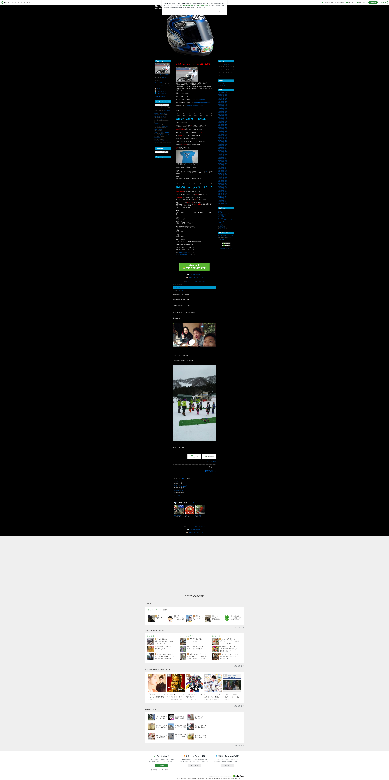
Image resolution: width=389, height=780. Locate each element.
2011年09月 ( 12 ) (222, 156)
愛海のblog (157, 137)
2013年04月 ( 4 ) (222, 130)
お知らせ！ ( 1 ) (222, 85)
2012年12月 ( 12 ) (222, 135)
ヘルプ (242, 778)
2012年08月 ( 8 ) (222, 141)
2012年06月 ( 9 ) (222, 144)
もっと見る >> (177, 495)
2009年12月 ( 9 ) (222, 174)
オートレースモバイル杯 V (225, 219)
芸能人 (165, 610)
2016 (219, 222)
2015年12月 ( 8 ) (222, 95)
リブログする (210, 456)
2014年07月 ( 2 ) (222, 112)
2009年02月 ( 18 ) (222, 189)
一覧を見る (167, 110)
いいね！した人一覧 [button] (210, 461)
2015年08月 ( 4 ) (222, 101)
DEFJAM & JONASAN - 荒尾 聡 (226, 235)
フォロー (161, 105)
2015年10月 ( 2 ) (222, 98)
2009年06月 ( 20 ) (222, 183)
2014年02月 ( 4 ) (222, 120)
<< (224, 64)
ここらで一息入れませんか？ (161, 134)
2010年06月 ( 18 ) (222, 166)
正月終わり (221, 221)
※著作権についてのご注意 (226, 248)
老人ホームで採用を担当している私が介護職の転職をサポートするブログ (162, 132)
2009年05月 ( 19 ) (222, 184)
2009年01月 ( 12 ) (222, 190)
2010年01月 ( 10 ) (222, 173)
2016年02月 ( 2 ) (222, 92)
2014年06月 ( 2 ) (222, 114)
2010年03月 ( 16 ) (222, 170)
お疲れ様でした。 (179, 491)
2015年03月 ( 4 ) (222, 108)
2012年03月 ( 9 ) (222, 148)
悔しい (176, 481)
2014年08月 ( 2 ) (222, 111)
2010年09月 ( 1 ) (222, 161)
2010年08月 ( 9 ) (222, 163)
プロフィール (159, 74)
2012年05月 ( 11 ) (222, 145)
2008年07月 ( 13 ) (222, 199)
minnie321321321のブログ (161, 116)
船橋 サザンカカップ (180, 486)
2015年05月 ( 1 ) (222, 105)
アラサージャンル (159, 85)
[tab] (154, 610)
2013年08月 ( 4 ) (222, 124)
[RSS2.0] (226, 246)
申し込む (227, 765)
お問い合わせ (192, 778)
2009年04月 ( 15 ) (222, 186)
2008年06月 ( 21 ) (222, 200)
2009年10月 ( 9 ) (222, 177)
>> (228, 64)
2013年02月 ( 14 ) (222, 133)
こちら (207, 172)
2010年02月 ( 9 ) (222, 171)
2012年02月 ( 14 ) (222, 150)
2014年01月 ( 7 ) (222, 121)
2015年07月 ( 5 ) (222, 102)
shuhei (164, 77)
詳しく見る (194, 765)
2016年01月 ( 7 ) (222, 94)
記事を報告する (211, 471)
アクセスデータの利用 (213, 778)
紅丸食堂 (220, 218)
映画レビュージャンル (154, 610)
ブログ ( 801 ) (221, 83)
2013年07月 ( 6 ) (222, 125)
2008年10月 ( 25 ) (222, 194)
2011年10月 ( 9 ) (222, 154)
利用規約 (201, 778)
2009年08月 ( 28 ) (222, 180)
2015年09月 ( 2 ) (222, 99)
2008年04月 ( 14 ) (222, 203)
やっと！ (220, 224)
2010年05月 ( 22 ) (222, 167)
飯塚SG (177, 287)
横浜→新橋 (221, 216)
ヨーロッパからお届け (186, 636)
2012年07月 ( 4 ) (222, 143)
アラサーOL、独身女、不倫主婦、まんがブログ (162, 126)
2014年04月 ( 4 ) (222, 117)
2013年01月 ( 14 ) (222, 134)
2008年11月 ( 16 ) (222, 193)
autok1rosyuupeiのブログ (160, 113)
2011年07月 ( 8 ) (222, 158)
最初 (196, 281)
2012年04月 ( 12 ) (222, 147)
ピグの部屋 (166, 74)
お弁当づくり (216, 636)
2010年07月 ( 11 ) (222, 164)
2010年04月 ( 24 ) (222, 168)
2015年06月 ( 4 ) (222, 104)
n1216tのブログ (158, 129)
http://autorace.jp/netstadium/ (202, 102)
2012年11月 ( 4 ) (222, 137)
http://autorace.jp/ (200, 99)
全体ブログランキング (160, 82)
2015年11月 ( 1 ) (222, 97)
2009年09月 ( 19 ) (222, 179)
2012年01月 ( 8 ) (222, 151)
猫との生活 (150, 636)
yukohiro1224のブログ (160, 123)
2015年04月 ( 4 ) (222, 107)
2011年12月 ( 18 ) (222, 153)
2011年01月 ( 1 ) (222, 160)
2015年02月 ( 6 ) (222, 110)
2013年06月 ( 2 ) (222, 127)
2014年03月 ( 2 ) (222, 118)
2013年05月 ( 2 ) (222, 128)
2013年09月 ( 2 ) (222, 122)
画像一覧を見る (223, 228)
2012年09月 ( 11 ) (222, 140)
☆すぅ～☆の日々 (158, 119)
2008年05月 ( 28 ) (222, 202)
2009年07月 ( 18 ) (222, 181)
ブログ (180, 290)
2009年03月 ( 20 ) (222, 187)
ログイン (383, 2)
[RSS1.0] (226, 244)
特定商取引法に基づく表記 (230, 778)
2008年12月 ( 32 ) (222, 191)
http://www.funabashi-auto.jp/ (195, 105)
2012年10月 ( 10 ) (222, 138)
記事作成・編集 (160, 96)
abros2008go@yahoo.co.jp (183, 254)
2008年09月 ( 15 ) (222, 196)
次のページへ (201, 281)
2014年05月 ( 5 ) (222, 115)
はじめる (161, 765)
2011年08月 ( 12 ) (222, 157)
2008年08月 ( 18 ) (222, 197)
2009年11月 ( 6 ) (222, 176)
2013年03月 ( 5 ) (222, 131)
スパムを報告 (182, 778)
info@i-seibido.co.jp (184, 252)
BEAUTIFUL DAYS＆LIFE (161, 140)
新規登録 (373, 2)
